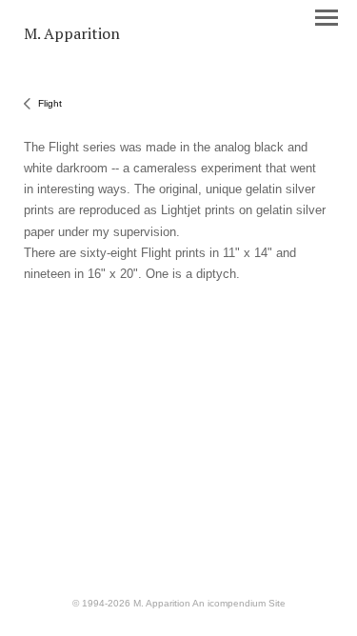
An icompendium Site (239, 603)
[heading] (72, 35)
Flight (50, 103)
